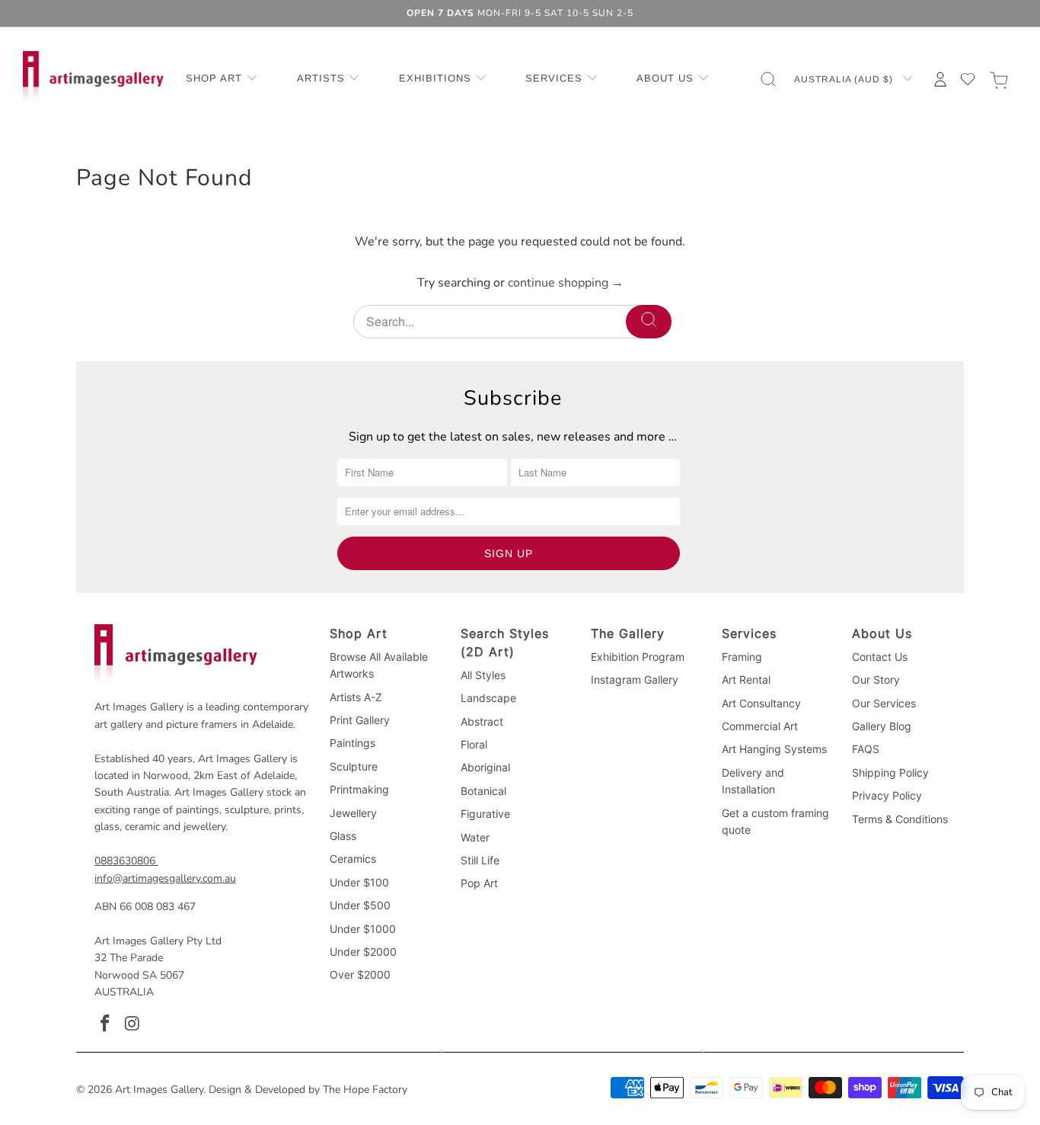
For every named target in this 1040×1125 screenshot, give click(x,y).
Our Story (876, 679)
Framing (742, 656)
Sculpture (354, 766)
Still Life (480, 860)
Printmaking (359, 789)
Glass (343, 835)
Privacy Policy (887, 795)
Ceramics (353, 858)
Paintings (352, 742)
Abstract (482, 721)
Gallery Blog (881, 726)
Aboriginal (485, 767)
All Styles (483, 674)
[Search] (649, 321)
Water (475, 837)
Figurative (485, 813)
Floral (474, 744)
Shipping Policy (890, 772)
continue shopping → (566, 282)
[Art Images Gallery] (93, 79)
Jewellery (353, 812)
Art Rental (746, 679)
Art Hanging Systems (774, 748)
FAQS (865, 748)
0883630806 (124, 861)
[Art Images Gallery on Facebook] (105, 1024)
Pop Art (479, 883)
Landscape (488, 697)
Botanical (483, 790)
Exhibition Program (637, 656)
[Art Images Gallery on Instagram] (133, 1024)
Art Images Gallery (159, 1089)
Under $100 (359, 882)
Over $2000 (360, 974)
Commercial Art (760, 726)
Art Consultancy (761, 703)
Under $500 (360, 905)
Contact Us (880, 656)
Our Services (884, 703)
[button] (222, 79)
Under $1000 (363, 928)
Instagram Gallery (634, 679)
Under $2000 (363, 951)
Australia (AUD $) (845, 79)
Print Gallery (360, 719)
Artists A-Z (356, 697)
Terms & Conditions (900, 818)
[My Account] (940, 79)
